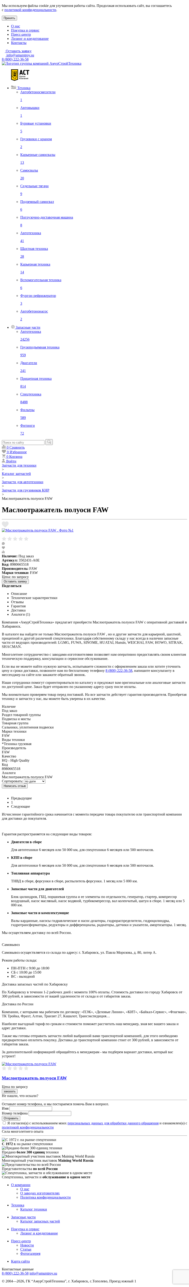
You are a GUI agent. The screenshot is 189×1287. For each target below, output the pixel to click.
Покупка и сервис (25, 30)
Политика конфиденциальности (45, 1197)
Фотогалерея (30, 1253)
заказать (10, 1091)
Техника (17, 1205)
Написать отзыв (15, 786)
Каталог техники (33, 1209)
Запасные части (23, 1217)
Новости (27, 1245)
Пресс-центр (21, 34)
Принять (9, 18)
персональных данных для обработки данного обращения (113, 1123)
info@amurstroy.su (20, 55)
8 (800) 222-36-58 (15, 59)
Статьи (25, 1249)
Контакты (19, 43)
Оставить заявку (15, 581)
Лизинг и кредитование (30, 39)
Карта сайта (20, 1261)
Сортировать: (12, 781)
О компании (20, 1185)
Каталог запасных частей (40, 1221)
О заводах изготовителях (40, 1193)
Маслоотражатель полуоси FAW (34, 1078)
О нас (15, 26)
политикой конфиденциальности (30, 10)
